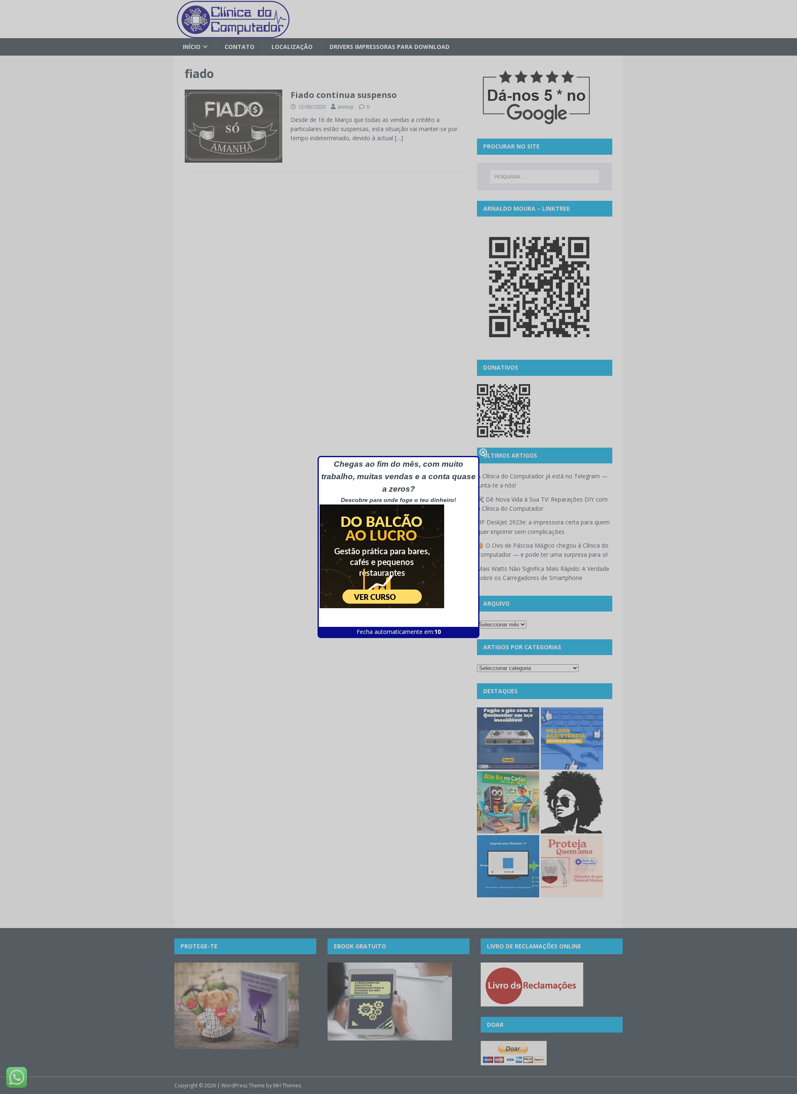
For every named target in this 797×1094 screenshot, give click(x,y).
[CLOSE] (483, 452)
